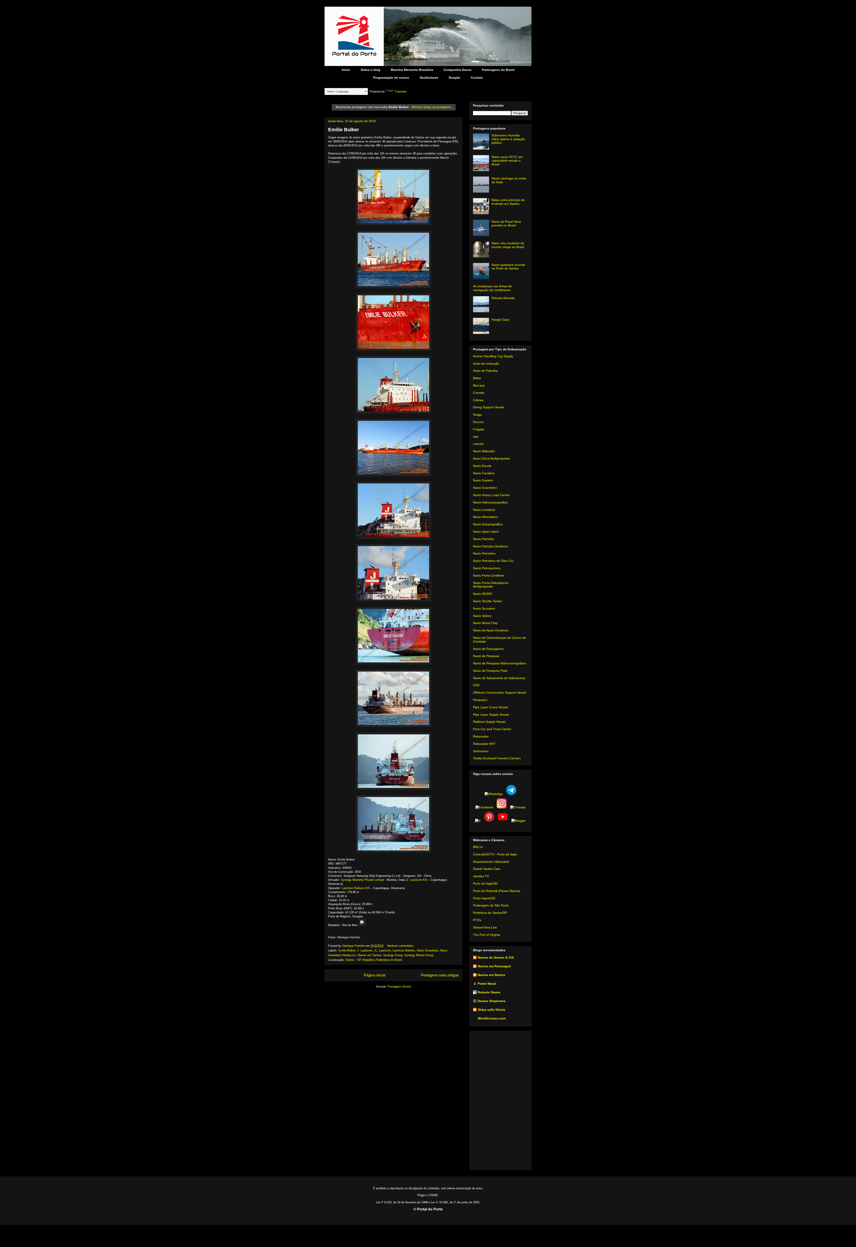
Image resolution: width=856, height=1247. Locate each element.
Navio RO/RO (482, 594)
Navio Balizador (484, 451)
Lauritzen (385, 950)
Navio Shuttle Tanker (487, 601)
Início (346, 70)
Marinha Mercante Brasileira (412, 70)
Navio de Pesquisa (486, 656)
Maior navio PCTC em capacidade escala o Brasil (507, 160)
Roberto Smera (489, 992)
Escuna (478, 422)
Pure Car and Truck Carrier (492, 729)
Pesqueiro (480, 700)
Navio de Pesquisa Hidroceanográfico (499, 663)
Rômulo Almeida (503, 298)
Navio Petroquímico (487, 568)
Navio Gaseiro (483, 480)
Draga (477, 414)
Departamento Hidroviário (491, 861)
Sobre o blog (370, 70)
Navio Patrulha (483, 539)
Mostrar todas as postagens (431, 107)
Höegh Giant (500, 319)
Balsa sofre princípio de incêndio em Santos (508, 201)
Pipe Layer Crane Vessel (490, 707)
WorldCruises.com (492, 1018)
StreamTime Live (485, 927)
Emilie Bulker (343, 129)
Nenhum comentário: (401, 945)
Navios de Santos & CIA (496, 957)
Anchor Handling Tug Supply (493, 356)
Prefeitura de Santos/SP (490, 912)
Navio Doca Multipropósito (491, 458)
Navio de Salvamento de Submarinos (499, 678)
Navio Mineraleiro (485, 517)
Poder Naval (487, 983)
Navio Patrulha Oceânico (490, 546)
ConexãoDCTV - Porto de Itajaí (495, 854)
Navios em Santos (369, 955)
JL (375, 950)
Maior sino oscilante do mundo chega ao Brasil (508, 245)
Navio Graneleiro (427, 950)
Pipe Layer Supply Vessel (491, 714)
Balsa (477, 378)
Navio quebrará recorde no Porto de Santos (508, 266)
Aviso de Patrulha (485, 370)
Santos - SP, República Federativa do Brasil (373, 959)
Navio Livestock (484, 510)
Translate (401, 91)
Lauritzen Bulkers (404, 950)
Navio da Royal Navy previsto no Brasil (506, 223)
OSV (476, 685)
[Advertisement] (500, 1099)
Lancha (478, 444)
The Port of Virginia (486, 935)
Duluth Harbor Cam (486, 869)
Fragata (478, 429)
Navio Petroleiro (484, 553)
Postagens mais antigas (440, 975)
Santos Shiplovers (492, 1001)
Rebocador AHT (484, 744)
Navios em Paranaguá (494, 966)
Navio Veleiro (482, 616)
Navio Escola (482, 466)
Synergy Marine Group (418, 955)
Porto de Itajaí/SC (485, 883)
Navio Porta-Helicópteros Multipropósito (490, 584)
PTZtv (477, 920)
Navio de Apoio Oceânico (490, 630)
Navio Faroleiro (484, 473)
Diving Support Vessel (488, 407)
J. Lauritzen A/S (417, 879)
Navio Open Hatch (486, 531)
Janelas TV (481, 876)
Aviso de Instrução (486, 363)
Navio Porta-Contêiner (488, 575)
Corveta (478, 392)
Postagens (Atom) (399, 986)
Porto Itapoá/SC (484, 898)
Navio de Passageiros (488, 649)
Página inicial (374, 975)
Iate (475, 436)
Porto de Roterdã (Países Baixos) (496, 891)
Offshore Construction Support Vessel (499, 692)
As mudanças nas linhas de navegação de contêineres (492, 288)
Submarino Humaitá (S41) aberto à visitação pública (508, 139)
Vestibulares (429, 77)
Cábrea (478, 400)
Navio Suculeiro (484, 608)
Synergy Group (393, 955)
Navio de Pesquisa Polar (490, 670)
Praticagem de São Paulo (491, 905)
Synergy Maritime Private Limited (362, 879)
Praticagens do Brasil (498, 70)
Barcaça (479, 385)
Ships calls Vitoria (491, 1009)
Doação (454, 77)
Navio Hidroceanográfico (490, 502)
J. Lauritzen (364, 950)
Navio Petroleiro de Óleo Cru (493, 561)
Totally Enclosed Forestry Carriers (497, 758)
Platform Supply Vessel (489, 721)
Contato (477, 77)
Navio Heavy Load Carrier (491, 495)
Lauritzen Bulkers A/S (356, 888)
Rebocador (481, 736)
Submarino (480, 751)
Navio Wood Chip (485, 623)
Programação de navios (391, 77)
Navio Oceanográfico (488, 524)
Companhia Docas (457, 70)
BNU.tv (478, 847)
